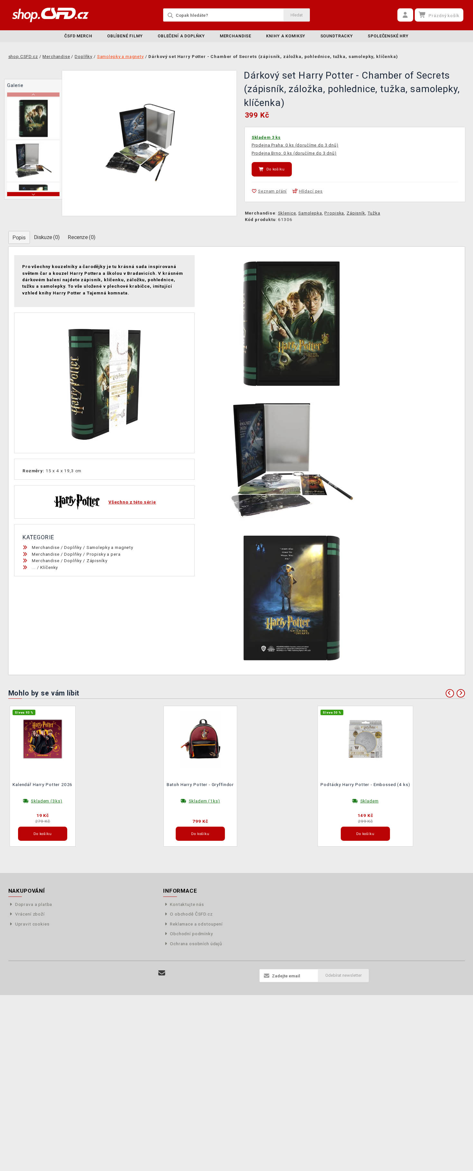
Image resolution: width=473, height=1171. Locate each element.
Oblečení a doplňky (181, 36)
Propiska (334, 213)
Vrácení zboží (30, 914)
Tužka (373, 213)
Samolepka (310, 213)
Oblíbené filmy (125, 36)
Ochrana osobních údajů (196, 943)
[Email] (162, 973)
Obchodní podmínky (191, 933)
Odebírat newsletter (343, 975)
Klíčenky (49, 567)
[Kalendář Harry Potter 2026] (42, 738)
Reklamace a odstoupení (196, 923)
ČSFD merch (78, 36)
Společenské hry (388, 36)
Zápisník (356, 213)
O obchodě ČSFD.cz (191, 914)
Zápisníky (97, 560)
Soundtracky (336, 36)
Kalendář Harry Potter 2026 (42, 784)
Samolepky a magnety (110, 547)
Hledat (297, 15)
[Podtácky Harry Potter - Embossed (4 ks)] (365, 738)
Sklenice (287, 213)
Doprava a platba (33, 904)
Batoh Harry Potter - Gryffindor (200, 784)
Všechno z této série (132, 501)
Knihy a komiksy (285, 36)
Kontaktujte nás (187, 904)
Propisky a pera (104, 554)
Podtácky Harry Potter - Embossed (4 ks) (365, 784)
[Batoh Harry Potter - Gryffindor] (200, 738)
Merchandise (235, 36)
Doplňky (73, 547)
